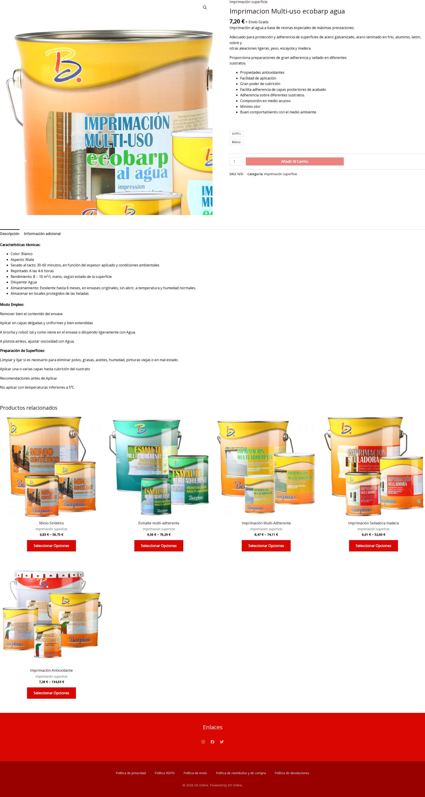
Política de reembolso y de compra (241, 773)
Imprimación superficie (280, 174)
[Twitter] (222, 742)
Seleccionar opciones (51, 545)
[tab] (9, 234)
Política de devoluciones (292, 773)
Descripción (9, 233)
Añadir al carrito (294, 161)
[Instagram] (203, 742)
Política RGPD (165, 773)
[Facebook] (212, 742)
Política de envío (195, 773)
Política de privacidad (131, 773)
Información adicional (42, 233)
